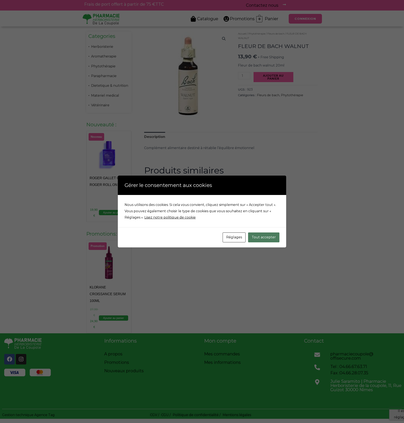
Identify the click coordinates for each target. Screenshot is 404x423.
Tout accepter (264, 237)
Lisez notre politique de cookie (170, 217)
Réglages (234, 237)
